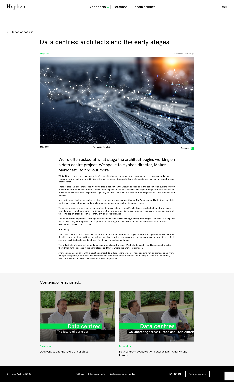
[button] (221, 7)
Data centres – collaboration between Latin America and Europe (153, 353)
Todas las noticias (22, 32)
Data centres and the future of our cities (64, 351)
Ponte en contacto (198, 373)
